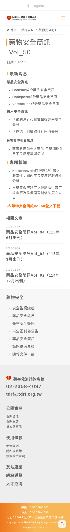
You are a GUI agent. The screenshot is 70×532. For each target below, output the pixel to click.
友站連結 (14, 467)
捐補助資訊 (14, 426)
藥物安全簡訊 (48, 30)
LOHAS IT (42, 528)
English (37, 6)
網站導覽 (14, 475)
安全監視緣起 (23, 308)
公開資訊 (14, 408)
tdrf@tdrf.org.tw (24, 394)
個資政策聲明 (15, 456)
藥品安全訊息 (23, 316)
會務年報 (12, 421)
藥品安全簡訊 (23, 339)
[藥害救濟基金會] (35, 18)
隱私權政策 (14, 451)
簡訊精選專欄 (23, 347)
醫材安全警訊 (23, 324)
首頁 (13, 30)
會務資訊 (12, 416)
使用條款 (14, 437)
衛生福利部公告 (25, 331)
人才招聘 (14, 484)
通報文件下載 (23, 354)
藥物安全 (27, 30)
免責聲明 (12, 446)
